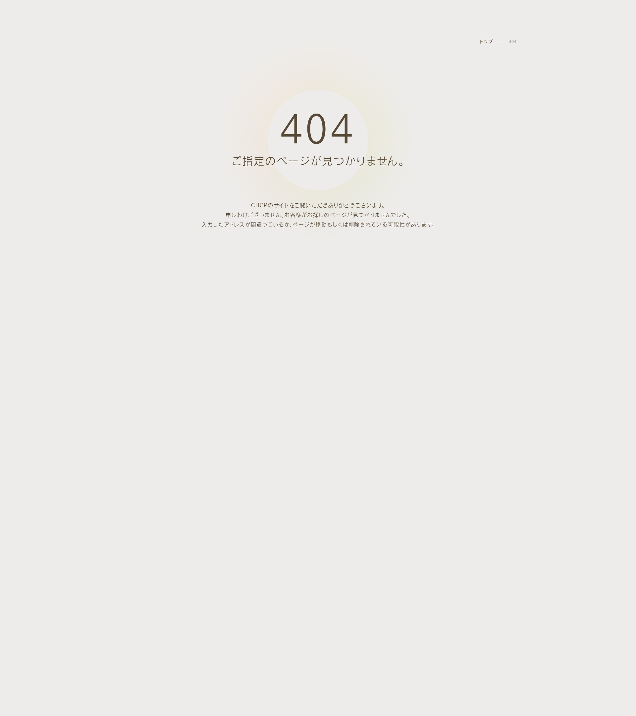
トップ (486, 42)
